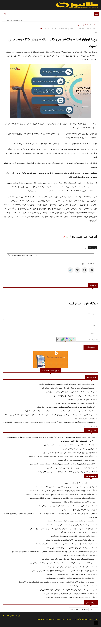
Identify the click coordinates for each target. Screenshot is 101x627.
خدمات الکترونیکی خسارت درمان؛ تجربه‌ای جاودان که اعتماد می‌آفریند (68, 388)
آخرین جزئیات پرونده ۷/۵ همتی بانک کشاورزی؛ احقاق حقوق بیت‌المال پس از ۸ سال (63, 570)
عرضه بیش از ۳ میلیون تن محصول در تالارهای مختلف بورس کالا (71, 547)
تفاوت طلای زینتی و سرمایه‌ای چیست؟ (80, 399)
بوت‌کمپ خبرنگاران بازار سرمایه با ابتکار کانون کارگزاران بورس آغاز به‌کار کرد (67, 505)
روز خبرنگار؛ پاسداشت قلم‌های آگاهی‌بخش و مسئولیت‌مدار (73, 502)
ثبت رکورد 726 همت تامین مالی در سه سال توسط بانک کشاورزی (71, 574)
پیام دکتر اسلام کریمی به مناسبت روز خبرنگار (78, 532)
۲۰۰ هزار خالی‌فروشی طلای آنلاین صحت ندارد (78, 441)
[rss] (3, 615)
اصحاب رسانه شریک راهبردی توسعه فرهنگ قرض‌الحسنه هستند (71, 524)
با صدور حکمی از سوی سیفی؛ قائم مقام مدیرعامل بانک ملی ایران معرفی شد (66, 471)
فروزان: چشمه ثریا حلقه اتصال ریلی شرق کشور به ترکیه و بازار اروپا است (68, 391)
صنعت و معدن (83, 24)
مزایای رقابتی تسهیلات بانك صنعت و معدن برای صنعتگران (73, 536)
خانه (94, 24)
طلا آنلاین (94, 609)
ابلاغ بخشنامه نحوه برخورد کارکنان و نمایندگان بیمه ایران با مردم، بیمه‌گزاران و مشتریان (63, 562)
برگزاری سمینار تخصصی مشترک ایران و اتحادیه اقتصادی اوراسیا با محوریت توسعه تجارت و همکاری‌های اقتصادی (53, 551)
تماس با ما (10, 615)
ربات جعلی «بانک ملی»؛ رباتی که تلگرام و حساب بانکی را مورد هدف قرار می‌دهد (65, 589)
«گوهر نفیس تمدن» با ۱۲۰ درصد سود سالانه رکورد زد (75, 403)
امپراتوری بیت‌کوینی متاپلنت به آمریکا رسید (78, 448)
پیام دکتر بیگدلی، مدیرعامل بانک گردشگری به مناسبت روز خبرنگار (70, 540)
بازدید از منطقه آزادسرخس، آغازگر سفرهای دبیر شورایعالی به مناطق (69, 444)
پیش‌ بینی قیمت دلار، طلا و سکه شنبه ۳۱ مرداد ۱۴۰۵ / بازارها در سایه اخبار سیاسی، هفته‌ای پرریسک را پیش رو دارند (51, 437)
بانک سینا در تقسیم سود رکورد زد (82, 585)
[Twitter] (77, 270)
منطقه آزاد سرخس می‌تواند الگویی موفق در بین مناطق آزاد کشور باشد (68, 593)
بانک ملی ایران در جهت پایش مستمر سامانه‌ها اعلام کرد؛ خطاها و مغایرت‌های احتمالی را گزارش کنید (57, 410)
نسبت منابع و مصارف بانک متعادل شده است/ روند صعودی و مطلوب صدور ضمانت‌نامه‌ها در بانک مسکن (56, 582)
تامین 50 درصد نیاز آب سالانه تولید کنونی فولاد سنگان (74, 395)
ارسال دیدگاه (91, 347)
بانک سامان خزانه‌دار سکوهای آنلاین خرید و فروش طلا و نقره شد (71, 566)
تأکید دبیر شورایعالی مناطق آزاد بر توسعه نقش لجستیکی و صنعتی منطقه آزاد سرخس (62, 464)
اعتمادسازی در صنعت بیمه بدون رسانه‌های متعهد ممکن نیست (71, 520)
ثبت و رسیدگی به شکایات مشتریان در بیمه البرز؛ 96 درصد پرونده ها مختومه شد (65, 486)
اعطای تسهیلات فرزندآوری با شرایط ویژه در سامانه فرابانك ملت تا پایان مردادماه (65, 543)
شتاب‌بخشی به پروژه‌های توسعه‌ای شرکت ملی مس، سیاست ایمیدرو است (67, 384)
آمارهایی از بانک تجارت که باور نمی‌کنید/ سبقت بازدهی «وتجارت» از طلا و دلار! (66, 407)
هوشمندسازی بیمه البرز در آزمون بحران (80, 482)
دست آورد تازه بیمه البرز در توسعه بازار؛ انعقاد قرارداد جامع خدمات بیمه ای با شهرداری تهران (60, 494)
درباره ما (18, 615)
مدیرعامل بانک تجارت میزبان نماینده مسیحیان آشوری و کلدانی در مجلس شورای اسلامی (62, 528)
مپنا (85, 247)
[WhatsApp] (84, 270)
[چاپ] (41, 28)
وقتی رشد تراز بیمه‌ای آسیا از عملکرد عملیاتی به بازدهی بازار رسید (70, 597)
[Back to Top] (96, 623)
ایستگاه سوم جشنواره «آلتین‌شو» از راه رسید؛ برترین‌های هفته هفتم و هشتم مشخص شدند (61, 456)
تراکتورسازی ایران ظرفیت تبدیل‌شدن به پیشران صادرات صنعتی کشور (69, 452)
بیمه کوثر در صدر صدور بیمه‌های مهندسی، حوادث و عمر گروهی (71, 467)
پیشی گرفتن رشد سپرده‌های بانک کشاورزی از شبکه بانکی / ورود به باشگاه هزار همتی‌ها (62, 498)
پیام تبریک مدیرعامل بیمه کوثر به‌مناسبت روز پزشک (75, 509)
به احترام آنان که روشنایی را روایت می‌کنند (78, 555)
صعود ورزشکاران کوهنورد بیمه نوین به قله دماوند (76, 460)
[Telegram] (91, 270)
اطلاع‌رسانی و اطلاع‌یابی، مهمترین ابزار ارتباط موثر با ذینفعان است (70, 578)
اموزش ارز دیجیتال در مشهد (79, 609)
